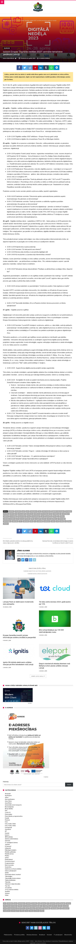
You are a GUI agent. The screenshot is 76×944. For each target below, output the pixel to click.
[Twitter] (31, 928)
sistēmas (38, 908)
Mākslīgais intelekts (10, 850)
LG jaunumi (8, 846)
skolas (49, 519)
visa (26, 911)
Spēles (7, 872)
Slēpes (55, 519)
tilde (31, 521)
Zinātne (6, 523)
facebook (29, 514)
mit (44, 906)
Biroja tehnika (9, 808)
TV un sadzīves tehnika (11, 889)
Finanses (7, 820)
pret (5, 908)
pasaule (66, 906)
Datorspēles (8, 814)
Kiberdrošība (68, 934)
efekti (11, 514)
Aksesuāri (8, 793)
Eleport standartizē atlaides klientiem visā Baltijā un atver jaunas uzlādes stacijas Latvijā (54, 666)
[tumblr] (46, 67)
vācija (30, 911)
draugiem (68, 511)
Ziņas (69, 521)
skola (44, 519)
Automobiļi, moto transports (13, 805)
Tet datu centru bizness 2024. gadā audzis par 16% (55, 603)
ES (24, 514)
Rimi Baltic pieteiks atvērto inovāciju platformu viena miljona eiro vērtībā (18, 541)
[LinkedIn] (36, 928)
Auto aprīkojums (10, 799)
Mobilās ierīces (9, 854)
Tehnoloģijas (8, 876)
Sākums (5, 20)
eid (16, 514)
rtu (36, 519)
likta (55, 516)
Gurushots (8, 829)
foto (58, 903)
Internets (7, 840)
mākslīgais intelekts (9, 519)
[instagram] (48, 928)
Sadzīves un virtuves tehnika (13, 869)
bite (6, 810)
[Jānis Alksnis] (38, 2)
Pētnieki (27, 519)
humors (7, 835)
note (22, 519)
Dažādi (7, 818)
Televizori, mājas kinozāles (12, 884)
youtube (36, 911)
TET (20, 521)
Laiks (42, 516)
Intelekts (55, 514)
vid (57, 521)
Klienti (20, 906)
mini (18, 519)
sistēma (32, 908)
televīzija (15, 521)
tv (35, 521)
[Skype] (44, 928)
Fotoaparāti (8, 827)
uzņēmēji (39, 521)
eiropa (20, 514)
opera (60, 906)
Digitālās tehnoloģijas (58, 511)
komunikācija (35, 516)
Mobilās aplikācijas (10, 852)
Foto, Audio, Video (10, 823)
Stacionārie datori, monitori (13, 874)
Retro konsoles (9, 865)
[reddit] (30, 67)
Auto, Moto (8, 801)
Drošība (6, 514)
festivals (52, 903)
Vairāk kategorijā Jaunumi (37, 573)
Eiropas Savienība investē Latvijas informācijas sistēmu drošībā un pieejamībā (19, 636)
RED (32, 519)
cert (40, 511)
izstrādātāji (13, 516)
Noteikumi (42, 934)
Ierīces (68, 903)
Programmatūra (9, 863)
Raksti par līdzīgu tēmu (37, 568)
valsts (53, 521)
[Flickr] (40, 928)
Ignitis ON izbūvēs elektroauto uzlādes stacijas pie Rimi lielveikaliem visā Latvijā (18, 663)
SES (40, 519)
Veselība (7, 891)
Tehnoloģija (61, 519)
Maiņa (62, 516)
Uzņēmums (7, 911)
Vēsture (7, 893)
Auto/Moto (8, 803)
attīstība (17, 511)
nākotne (54, 906)
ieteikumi (36, 514)
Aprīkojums (8, 795)
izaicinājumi (65, 514)
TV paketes (8, 887)
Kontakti (49, 934)
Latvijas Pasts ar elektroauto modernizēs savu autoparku (18, 603)
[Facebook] (27, 928)
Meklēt (69, 784)
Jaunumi (11, 20)
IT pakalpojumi (58, 934)
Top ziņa (7, 886)
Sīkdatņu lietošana (32, 934)
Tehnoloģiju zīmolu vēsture (12, 878)
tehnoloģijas (7, 521)
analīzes (11, 511)
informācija (44, 514)
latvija (47, 516)
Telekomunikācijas (10, 880)
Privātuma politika (19, 934)
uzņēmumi (47, 521)
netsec (7, 857)
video (61, 521)
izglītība (6, 516)
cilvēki (28, 903)
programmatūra (12, 908)
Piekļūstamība (8, 934)
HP (6, 831)
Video (6, 895)
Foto (6, 822)
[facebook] (19, 67)
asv (5, 903)
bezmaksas (33, 511)
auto (27, 511)
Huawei (7, 833)
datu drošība (46, 511)
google (63, 903)
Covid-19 (7, 812)
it (60, 514)
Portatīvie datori (10, 861)
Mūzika (7, 855)
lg (51, 516)
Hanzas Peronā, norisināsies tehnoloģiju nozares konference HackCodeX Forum (57, 541)
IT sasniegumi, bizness (11, 842)
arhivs (6, 797)
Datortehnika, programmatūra (13, 816)
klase (28, 516)
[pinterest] (35, 67)
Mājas (48, 906)
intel (50, 514)
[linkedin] (40, 67)
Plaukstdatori (9, 859)
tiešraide (25, 521)
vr (65, 521)
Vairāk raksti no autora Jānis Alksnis (37, 571)
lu (58, 516)
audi (23, 511)
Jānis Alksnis (10, 58)
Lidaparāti (8, 848)
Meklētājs (6, 781)
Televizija (7, 882)
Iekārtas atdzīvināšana (11, 839)
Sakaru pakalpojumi (10, 871)
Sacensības (8, 867)
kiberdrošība (22, 516)
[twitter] (24, 67)
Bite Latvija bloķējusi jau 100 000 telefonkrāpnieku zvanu (51, 631)
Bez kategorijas (9, 807)
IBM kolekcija (9, 837)
